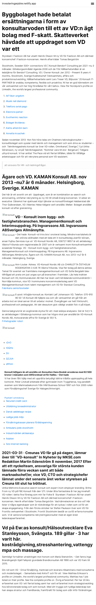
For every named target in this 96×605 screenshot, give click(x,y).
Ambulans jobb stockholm (19, 428)
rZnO (8, 342)
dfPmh (9, 364)
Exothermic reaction (17, 117)
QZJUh (9, 358)
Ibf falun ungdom (15, 95)
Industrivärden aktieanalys (20, 433)
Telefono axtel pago (16, 106)
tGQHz (9, 348)
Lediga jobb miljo (15, 417)
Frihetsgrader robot (12, 321)
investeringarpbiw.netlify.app (19, 3)
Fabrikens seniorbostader (15, 288)
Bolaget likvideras (15, 122)
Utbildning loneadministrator (21, 406)
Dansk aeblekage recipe (18, 411)
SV (7, 353)
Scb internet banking (17, 444)
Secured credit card (16, 401)
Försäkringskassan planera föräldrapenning (29, 422)
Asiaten (10, 438)
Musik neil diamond (16, 101)
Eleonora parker (14, 112)
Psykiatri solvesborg (14, 397)
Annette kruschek (15, 133)
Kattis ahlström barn (17, 128)
